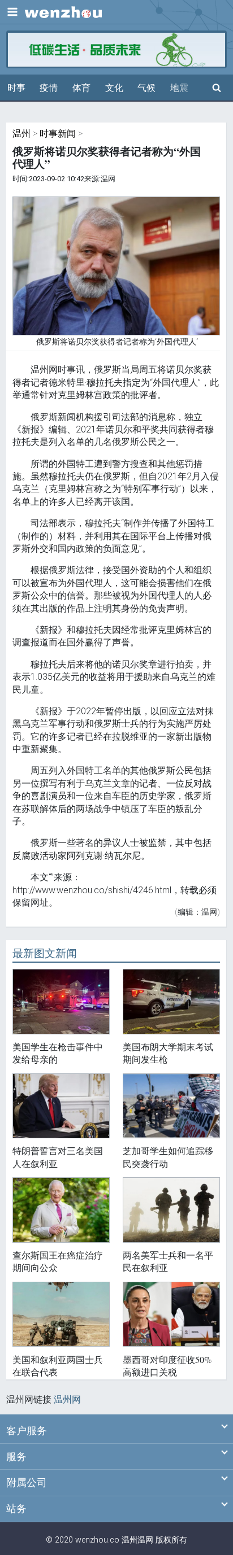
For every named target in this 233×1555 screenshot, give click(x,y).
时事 (16, 87)
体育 (81, 87)
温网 (145, 1540)
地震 (179, 87)
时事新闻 (58, 133)
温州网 (67, 1399)
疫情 (49, 87)
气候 (146, 87)
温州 (21, 133)
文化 (114, 87)
